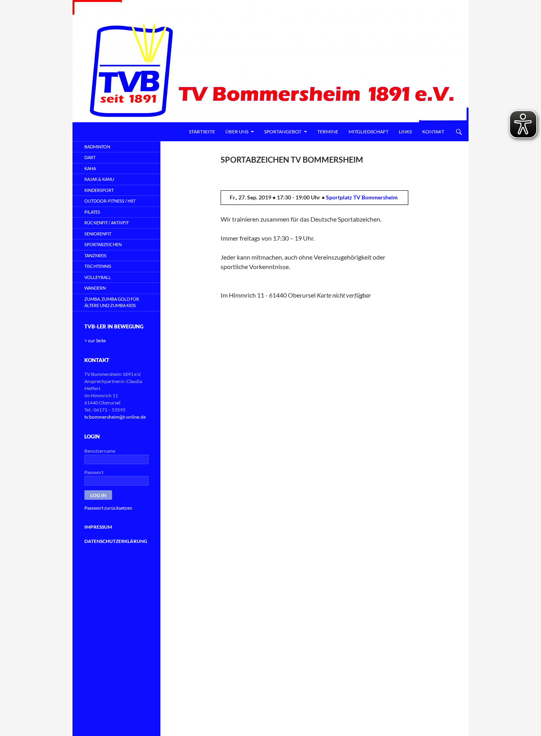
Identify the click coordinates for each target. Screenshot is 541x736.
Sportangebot (282, 132)
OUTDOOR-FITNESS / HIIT (109, 200)
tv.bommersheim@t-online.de (115, 417)
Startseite (202, 132)
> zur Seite (95, 340)
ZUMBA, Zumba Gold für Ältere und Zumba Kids (111, 302)
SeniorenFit (97, 233)
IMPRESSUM (98, 527)
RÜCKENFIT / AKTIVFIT (106, 222)
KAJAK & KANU (99, 179)
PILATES (92, 211)
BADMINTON (97, 146)
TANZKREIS (95, 255)
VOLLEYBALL (97, 277)
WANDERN (95, 287)
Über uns (236, 132)
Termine (327, 132)
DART (89, 157)
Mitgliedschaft (369, 132)
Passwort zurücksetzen (108, 508)
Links (405, 132)
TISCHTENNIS (97, 266)
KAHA (90, 168)
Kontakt (433, 132)
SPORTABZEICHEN (103, 244)
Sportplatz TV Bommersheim (362, 197)
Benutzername (99, 451)
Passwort (93, 472)
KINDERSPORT (99, 190)
